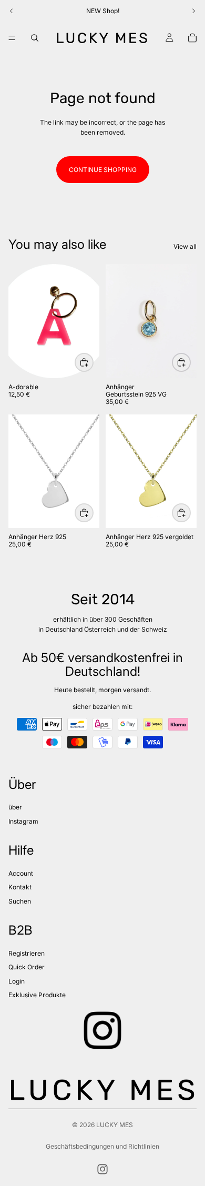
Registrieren (26, 953)
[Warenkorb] (192, 37)
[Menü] (12, 38)
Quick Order (26, 967)
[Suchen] (34, 37)
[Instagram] (102, 1169)
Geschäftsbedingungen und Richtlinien (102, 1146)
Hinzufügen (93, 512)
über (15, 807)
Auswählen (93, 363)
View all (185, 246)
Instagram (23, 821)
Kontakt (20, 887)
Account (20, 873)
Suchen (19, 901)
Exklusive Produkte (37, 995)
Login (16, 981)
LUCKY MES (114, 1125)
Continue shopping (103, 170)
